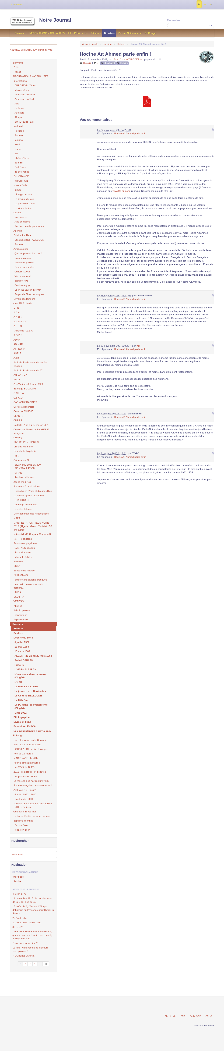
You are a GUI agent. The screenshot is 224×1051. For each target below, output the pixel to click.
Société (19, 135)
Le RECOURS (21, 500)
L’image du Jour (23, 194)
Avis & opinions (21, 610)
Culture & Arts (22, 271)
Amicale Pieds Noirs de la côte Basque (30, 364)
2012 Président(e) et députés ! (30, 771)
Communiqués (23, 258)
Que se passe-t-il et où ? (28, 253)
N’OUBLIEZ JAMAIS (23, 955)
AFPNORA (19, 348)
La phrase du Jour (25, 203)
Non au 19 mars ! (23, 753)
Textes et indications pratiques (30, 579)
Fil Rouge (150, 33)
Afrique (18, 117)
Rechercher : (174, 20)
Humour (17, 189)
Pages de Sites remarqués (29, 294)
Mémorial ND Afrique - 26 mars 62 (32, 534)
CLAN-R (18, 415)
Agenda (17, 230)
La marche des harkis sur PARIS (31, 780)
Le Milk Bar (21, 700)
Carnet (17, 212)
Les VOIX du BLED (23, 767)
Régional (18, 139)
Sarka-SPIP (195, 1016)
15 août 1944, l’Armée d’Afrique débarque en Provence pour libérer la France (33, 910)
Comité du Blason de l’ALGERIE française (31, 431)
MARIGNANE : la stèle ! (26, 758)
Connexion (16, 4)
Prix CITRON (20, 180)
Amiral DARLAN (24, 660)
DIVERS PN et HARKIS (26, 442)
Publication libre (22, 235)
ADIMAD (18, 344)
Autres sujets (20, 248)
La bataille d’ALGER (26, 686)
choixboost (109, 63)
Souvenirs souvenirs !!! (25, 943)
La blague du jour (24, 199)
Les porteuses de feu (25, 776)
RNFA (16, 566)
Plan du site (170, 1016)
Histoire (121, 44)
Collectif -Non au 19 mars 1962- (31, 425)
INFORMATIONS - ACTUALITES (47, 33)
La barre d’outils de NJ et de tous (31, 816)
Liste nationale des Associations (31, 513)
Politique (19, 130)
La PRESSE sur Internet (28, 289)
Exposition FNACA (24, 726)
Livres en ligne (22, 721)
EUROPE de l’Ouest (26, 85)
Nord (17, 144)
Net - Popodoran (22, 538)
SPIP (183, 1016)
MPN (16, 307)
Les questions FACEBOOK (29, 239)
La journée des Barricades (30, 691)
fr (199, 4)
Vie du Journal (22, 276)
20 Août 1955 (19, 918)
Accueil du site (90, 44)
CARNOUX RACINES (25, 402)
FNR (16, 455)
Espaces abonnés (23, 820)
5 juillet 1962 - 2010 (25, 794)
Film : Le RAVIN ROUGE (27, 744)
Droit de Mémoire (23, 446)
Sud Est (19, 162)
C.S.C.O (18, 397)
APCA (16, 379)
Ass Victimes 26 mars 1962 (28, 384)
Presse (17, 71)
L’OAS (18, 682)
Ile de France (22, 171)
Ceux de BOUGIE (23, 411)
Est (16, 153)
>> (210, 25)
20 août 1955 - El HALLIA (26, 922)
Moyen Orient (22, 90)
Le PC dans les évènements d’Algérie (31, 706)
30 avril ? (17, 927)
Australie (19, 112)
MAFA (16, 518)
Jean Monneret (23, 552)
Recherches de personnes (29, 226)
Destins (18, 633)
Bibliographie (21, 717)
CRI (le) (17, 437)
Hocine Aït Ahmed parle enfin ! (131, 133)
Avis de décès (22, 221)
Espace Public (21, 619)
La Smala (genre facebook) (28, 495)
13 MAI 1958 (22, 646)
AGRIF (17, 353)
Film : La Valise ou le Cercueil (29, 740)
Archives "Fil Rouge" (24, 790)
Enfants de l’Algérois (24, 451)
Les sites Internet (23, 509)
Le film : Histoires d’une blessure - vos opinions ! (31, 949)
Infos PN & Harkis (78, 33)
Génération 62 (21, 460)
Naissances (21, 217)
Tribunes (96, 33)
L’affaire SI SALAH (25, 669)
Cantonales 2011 (24, 799)
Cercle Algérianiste (23, 406)
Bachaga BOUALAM (24, 388)
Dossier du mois (23, 637)
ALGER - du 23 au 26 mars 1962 (33, 655)
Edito (16, 67)
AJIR (16, 357)
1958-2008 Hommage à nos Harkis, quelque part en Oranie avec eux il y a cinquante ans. (32, 935)
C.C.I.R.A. (18, 393)
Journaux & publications (26, 486)
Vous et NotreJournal (129, 33)
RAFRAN (18, 561)
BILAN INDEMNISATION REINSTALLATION (28, 466)
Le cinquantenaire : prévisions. (32, 730)
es (205, 4)
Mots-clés (17, 854)
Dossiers (109, 33)
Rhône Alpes (22, 158)
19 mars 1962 (22, 651)
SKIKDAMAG (20, 575)
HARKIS (17, 472)
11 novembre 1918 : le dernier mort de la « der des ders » (32, 900)
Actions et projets (24, 262)
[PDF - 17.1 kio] (147, 101)
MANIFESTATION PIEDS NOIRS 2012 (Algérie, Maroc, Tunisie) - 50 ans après (32, 526)
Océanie (19, 108)
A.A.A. (16, 312)
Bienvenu (20, 33)
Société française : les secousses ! (32, 785)
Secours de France (24, 570)
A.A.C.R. (18, 317)
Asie (17, 103)
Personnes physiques (25, 543)
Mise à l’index (21, 185)
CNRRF (17, 420)
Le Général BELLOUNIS (28, 695)
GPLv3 (208, 1016)
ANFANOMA (20, 375)
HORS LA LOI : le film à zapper (30, 749)
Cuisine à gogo (23, 285)
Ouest (18, 149)
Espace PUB (21, 280)
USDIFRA (18, 596)
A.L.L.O (17, 326)
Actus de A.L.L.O (24, 330)
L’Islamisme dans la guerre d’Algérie (30, 676)
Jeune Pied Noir (22, 481)
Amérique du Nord (25, 94)
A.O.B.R (17, 335)
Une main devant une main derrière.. (28, 586)
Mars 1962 (21, 712)
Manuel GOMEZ (24, 557)
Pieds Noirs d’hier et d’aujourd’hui (33, 491)
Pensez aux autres (25, 267)
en (211, 4)
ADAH (16, 339)
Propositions (20, 615)
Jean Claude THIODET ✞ (128, 59)
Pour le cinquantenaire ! (26, 762)
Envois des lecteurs (24, 298)
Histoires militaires (23, 477)
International (20, 80)
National (18, 126)
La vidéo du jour (23, 208)
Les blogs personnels (25, 504)
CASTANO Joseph (25, 547)
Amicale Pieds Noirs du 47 (28, 370)
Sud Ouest (20, 167)
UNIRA (17, 592)
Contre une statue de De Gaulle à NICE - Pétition (33, 805)
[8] (46, 963)
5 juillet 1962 (22, 642)
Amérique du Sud (24, 99)
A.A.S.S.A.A (19, 321)
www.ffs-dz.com (121, 190)
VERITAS (18, 601)
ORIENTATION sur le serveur (31, 49)
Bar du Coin (21, 825)
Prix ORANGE (21, 176)
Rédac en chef (21, 829)
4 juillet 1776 (19, 893)
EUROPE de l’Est (24, 121)
